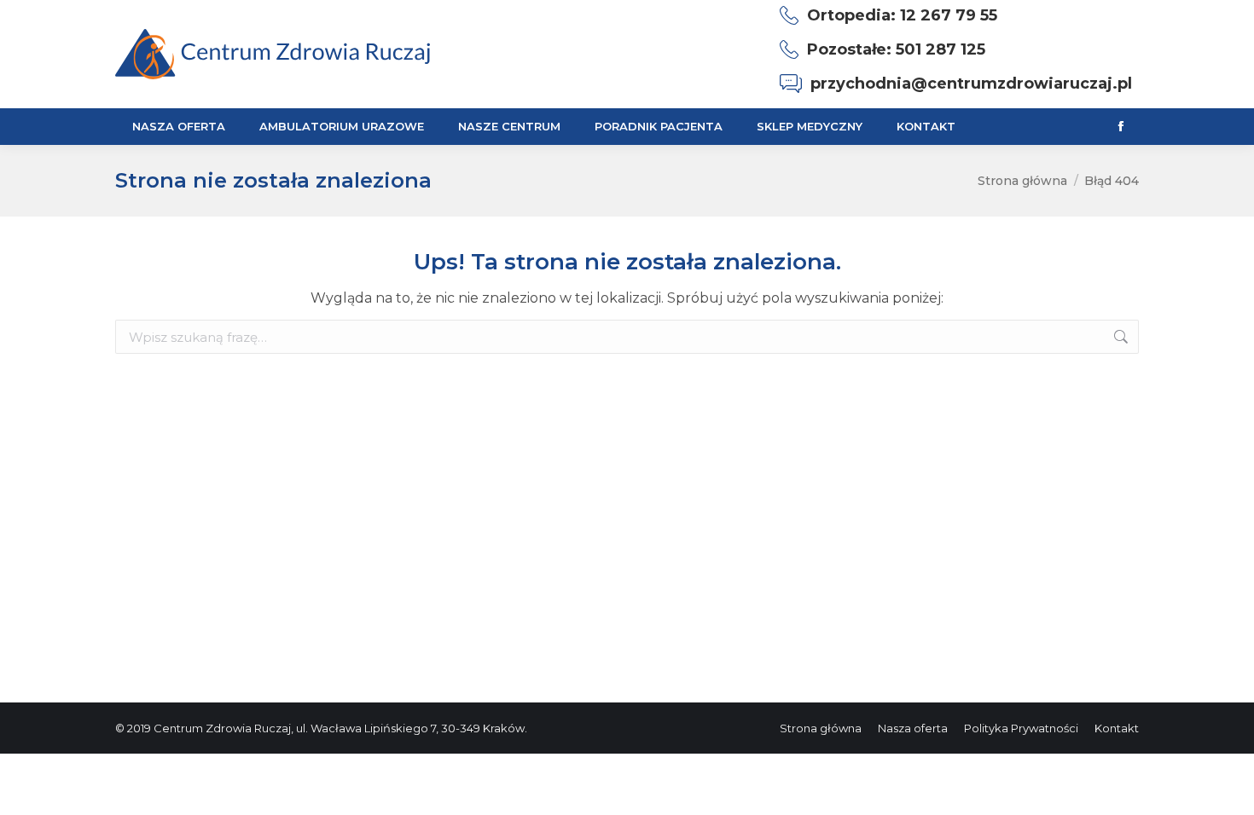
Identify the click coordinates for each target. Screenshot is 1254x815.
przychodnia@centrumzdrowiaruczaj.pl (971, 83)
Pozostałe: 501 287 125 (896, 49)
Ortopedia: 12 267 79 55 (902, 15)
